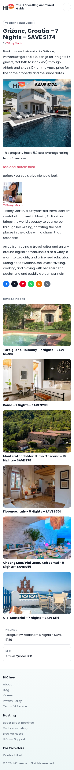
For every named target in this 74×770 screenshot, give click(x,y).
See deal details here (19, 167)
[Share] (47, 284)
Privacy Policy (12, 701)
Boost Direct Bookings (18, 723)
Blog (6, 690)
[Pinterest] (22, 284)
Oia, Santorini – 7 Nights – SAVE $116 (31, 618)
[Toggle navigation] (67, 7)
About (7, 684)
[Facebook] (6, 284)
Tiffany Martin (14, 43)
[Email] (39, 284)
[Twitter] (14, 284)
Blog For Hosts (13, 734)
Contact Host (13, 755)
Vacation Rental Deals (19, 23)
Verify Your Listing (15, 728)
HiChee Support (14, 739)
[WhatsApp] (31, 284)
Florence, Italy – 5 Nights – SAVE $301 (32, 511)
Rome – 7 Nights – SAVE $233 (25, 405)
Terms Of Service (15, 706)
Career (8, 695)
